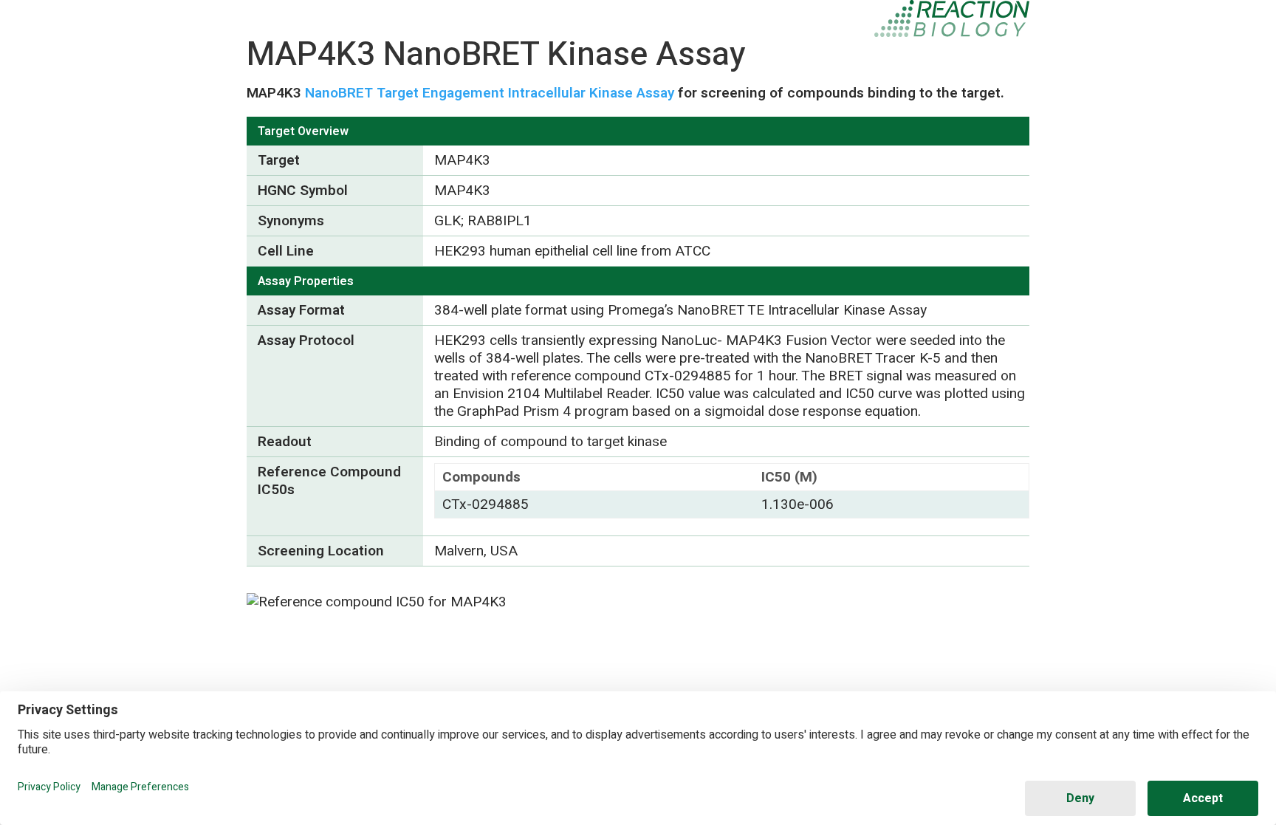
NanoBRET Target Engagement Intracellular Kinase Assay (489, 93)
